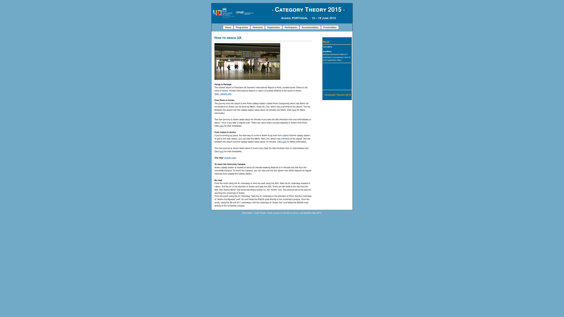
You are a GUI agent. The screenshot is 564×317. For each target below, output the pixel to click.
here (294, 109)
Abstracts (258, 27)
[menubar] (281, 27)
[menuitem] (228, 27)
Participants (291, 27)
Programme (242, 27)
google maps (230, 157)
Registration (273, 27)
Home (228, 27)
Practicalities (329, 27)
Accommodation (310, 27)
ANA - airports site (222, 93)
